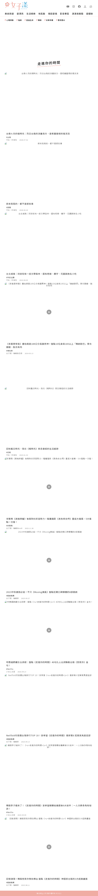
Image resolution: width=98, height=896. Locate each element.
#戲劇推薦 (10, 595)
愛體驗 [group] (89, 13)
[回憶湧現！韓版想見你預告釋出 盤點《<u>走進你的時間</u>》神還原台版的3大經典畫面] (49, 847)
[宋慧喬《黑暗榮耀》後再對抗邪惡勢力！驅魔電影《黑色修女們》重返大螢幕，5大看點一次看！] (49, 487)
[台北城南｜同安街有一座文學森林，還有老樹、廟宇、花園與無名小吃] (49, 242)
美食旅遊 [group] (9, 13)
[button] (90, 6)
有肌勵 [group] (41, 13)
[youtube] (67, 6)
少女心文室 (10, 671)
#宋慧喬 (9, 525)
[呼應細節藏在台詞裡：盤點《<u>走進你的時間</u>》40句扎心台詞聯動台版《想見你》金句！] (49, 630)
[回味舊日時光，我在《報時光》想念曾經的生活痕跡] (49, 416)
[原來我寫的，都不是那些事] (49, 171)
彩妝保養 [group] (49, 20)
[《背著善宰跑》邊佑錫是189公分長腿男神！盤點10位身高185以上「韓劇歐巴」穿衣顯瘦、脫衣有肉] (49, 312)
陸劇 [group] (20, 20)
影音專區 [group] (64, 13)
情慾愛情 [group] (52, 13)
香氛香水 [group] (61, 20)
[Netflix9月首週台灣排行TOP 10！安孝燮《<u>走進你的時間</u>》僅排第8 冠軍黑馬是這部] (49, 703)
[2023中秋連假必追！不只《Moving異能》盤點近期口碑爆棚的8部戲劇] (49, 560)
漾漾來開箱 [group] (77, 13)
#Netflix (9, 669)
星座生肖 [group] (29, 20)
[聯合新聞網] (7, 5)
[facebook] (79, 6)
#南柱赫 (9, 350)
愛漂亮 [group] (20, 13)
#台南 (8, 137)
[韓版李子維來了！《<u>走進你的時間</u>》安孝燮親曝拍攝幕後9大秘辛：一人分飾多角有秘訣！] (49, 773)
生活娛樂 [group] (30, 13)
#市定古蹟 (10, 277)
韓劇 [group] (40, 20)
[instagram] (73, 6)
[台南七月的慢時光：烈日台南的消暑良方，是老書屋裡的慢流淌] (49, 101)
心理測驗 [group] (10, 20)
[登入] (85, 6)
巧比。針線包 (11, 140)
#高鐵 (8, 207)
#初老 (8, 452)
